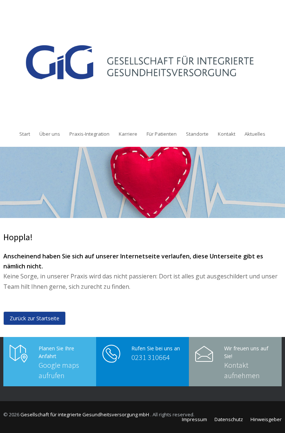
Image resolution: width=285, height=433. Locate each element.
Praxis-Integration (89, 133)
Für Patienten (162, 133)
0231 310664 (150, 357)
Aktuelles (255, 133)
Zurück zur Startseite (34, 318)
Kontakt (226, 133)
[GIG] (142, 62)
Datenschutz (228, 419)
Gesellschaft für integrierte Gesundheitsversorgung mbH (85, 414)
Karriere (128, 133)
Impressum (194, 419)
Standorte (197, 133)
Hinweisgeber (266, 419)
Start (24, 133)
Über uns (49, 133)
